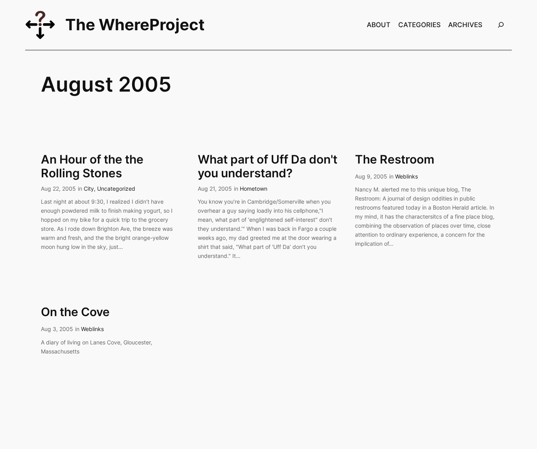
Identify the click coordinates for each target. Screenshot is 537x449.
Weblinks (406, 176)
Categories (419, 25)
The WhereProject (135, 24)
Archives (465, 25)
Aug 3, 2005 (57, 329)
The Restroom (394, 159)
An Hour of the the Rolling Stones (92, 166)
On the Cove (75, 312)
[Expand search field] (501, 24)
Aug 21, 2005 (215, 188)
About (378, 25)
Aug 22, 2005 (58, 188)
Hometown (253, 188)
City (89, 188)
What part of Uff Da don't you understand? (267, 166)
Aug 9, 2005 (371, 176)
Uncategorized (116, 188)
